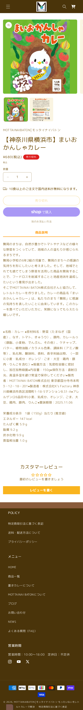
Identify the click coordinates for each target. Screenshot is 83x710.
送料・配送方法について (24, 533)
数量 (5, 169)
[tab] (41, 232)
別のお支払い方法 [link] (41, 221)
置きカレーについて (21, 585)
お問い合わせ (17, 613)
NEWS (12, 622)
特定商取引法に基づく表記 (25, 523)
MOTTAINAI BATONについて (27, 594)
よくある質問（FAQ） (22, 631)
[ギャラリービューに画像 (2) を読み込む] (41, 109)
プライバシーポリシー (22, 542)
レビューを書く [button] (41, 490)
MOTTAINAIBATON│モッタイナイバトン (36, 702)
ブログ (12, 603)
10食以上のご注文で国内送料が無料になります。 (44, 189)
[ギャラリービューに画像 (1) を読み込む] (16, 109)
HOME (12, 567)
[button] (8, 6)
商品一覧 (14, 576)
